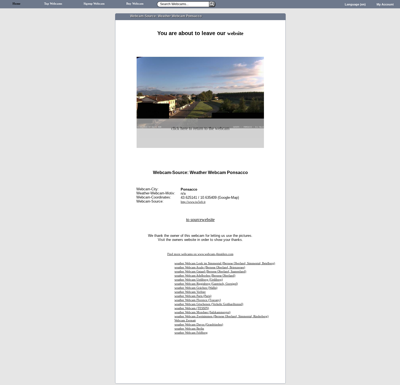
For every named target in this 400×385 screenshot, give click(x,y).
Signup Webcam (94, 3)
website (235, 33)
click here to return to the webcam (200, 128)
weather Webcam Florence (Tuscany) (197, 300)
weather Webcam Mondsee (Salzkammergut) (202, 312)
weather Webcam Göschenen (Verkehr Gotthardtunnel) (208, 304)
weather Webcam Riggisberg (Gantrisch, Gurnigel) (206, 283)
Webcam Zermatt (185, 320)
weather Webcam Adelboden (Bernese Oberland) (204, 275)
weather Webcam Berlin (189, 328)
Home (16, 3)
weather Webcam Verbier (190, 291)
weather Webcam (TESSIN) (191, 308)
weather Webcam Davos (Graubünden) (198, 324)
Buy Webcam (134, 3)
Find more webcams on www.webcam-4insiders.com (200, 254)
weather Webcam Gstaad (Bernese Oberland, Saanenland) (210, 271)
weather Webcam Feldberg (191, 332)
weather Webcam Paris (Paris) (192, 295)
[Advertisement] (200, 43)
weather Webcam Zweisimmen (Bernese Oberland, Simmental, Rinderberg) (221, 316)
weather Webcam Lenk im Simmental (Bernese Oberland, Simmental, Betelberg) (224, 263)
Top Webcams (53, 3)
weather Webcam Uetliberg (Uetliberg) (198, 279)
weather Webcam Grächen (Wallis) (195, 287)
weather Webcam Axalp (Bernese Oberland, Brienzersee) (209, 267)
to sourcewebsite (200, 219)
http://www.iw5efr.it (193, 201)
